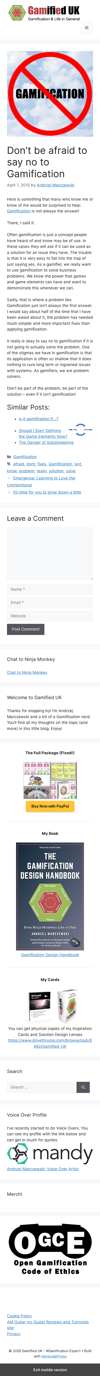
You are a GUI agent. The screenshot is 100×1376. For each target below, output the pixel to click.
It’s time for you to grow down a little (47, 492)
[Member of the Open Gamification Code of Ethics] (50, 1273)
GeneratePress (54, 1356)
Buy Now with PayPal (50, 806)
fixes (41, 464)
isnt (77, 464)
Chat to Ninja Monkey (27, 672)
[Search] (83, 1087)
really (42, 471)
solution (56, 471)
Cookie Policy (19, 1316)
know (12, 471)
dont (31, 464)
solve (71, 471)
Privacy (13, 1334)
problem (26, 471)
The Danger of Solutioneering (46, 442)
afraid (18, 464)
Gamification (18, 211)
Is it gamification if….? (39, 419)
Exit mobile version (50, 1369)
